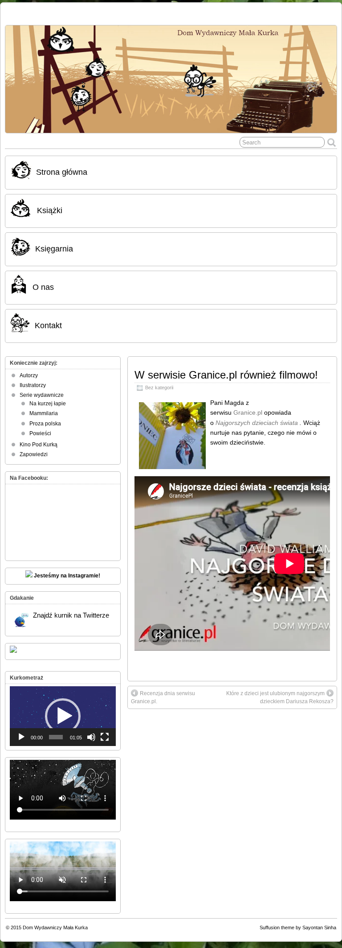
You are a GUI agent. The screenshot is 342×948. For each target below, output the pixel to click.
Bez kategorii (159, 387)
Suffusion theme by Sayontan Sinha (298, 927)
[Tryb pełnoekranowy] (104, 737)
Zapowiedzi (34, 454)
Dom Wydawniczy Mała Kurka (55, 927)
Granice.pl (247, 412)
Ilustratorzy (33, 385)
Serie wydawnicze (42, 395)
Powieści (40, 433)
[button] (63, 716)
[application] (63, 716)
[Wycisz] (91, 737)
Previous (16, 76)
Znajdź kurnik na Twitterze (71, 615)
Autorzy (29, 375)
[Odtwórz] (21, 737)
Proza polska (45, 423)
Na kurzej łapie (47, 403)
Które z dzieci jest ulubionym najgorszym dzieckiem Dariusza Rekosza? (280, 697)
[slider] (56, 737)
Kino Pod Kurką (38, 444)
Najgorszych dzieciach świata (258, 422)
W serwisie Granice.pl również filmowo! (226, 375)
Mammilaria (43, 413)
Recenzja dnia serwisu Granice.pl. (163, 697)
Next (325, 76)
